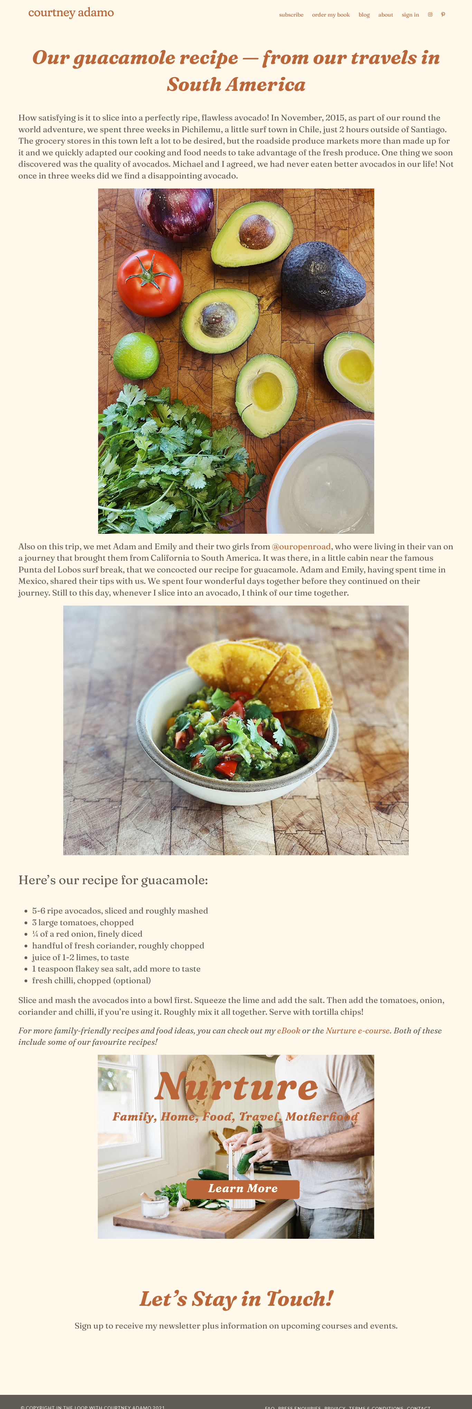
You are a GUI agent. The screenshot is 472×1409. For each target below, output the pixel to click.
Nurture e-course (358, 1030)
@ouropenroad (301, 546)
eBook (288, 1030)
